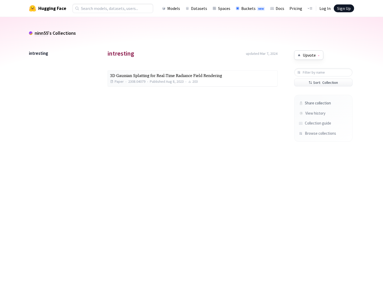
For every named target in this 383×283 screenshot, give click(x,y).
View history (315, 113)
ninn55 (41, 33)
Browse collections (320, 133)
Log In (325, 8)
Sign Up (344, 8)
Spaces (224, 8)
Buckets (252, 8)
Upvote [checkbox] (311, 55)
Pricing (295, 8)
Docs (280, 8)
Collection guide (318, 123)
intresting (38, 53)
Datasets (199, 8)
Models (173, 8)
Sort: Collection (325, 82)
